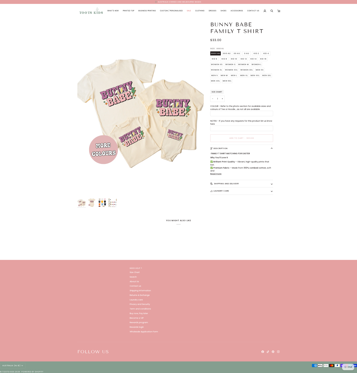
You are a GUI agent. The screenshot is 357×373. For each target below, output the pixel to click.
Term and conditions (140, 308)
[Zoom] (140, 109)
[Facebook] (262, 351)
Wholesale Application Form (144, 331)
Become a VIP (137, 318)
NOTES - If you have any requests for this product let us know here (241, 122)
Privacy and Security (140, 304)
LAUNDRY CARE (221, 191)
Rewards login (137, 327)
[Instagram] (278, 351)
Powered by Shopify (32, 371)
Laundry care (136, 299)
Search (133, 277)
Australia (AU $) (11, 365)
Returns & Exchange (140, 295)
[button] (128, 11)
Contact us (135, 286)
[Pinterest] (273, 351)
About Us (134, 281)
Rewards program (139, 322)
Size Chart (217, 92)
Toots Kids (8, 371)
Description (221, 148)
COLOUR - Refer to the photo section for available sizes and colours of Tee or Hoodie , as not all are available (240, 108)
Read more (215, 173)
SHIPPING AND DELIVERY (226, 183)
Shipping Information (140, 290)
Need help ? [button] (136, 268)
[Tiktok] (268, 351)
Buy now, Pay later (139, 313)
